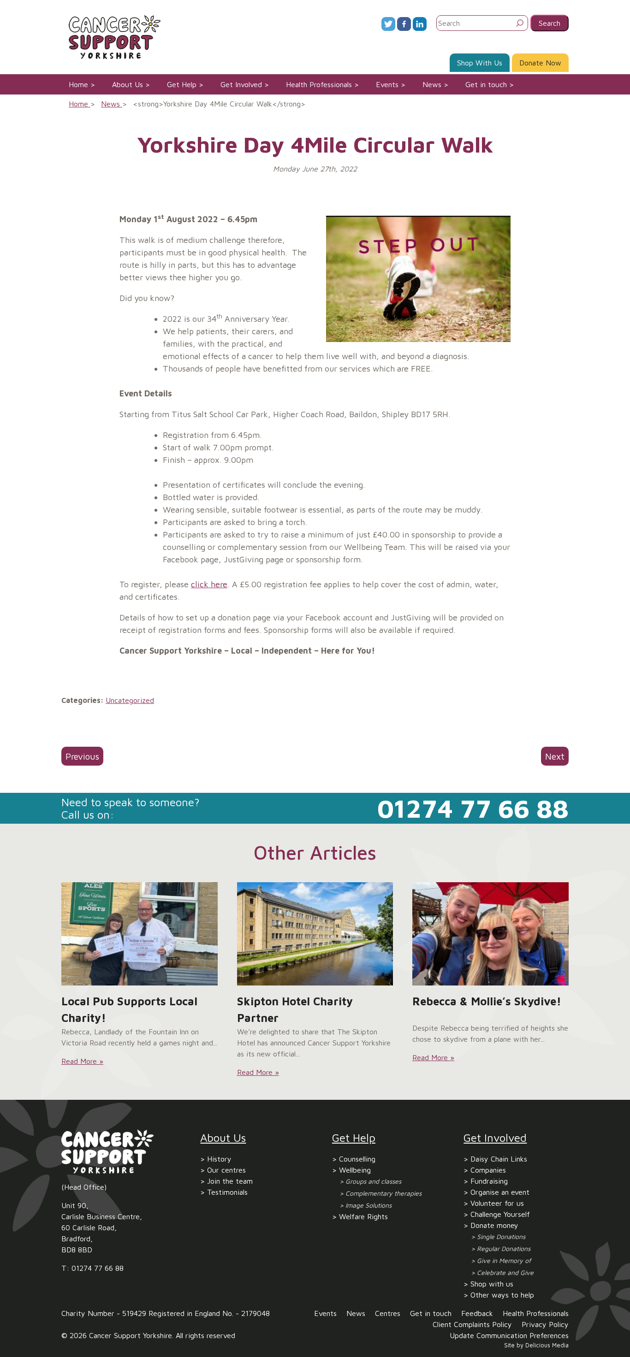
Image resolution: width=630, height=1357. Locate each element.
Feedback (477, 1313)
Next (555, 756)
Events (387, 84)
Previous (82, 756)
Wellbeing (355, 1170)
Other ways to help (502, 1295)
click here (209, 584)
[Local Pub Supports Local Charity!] (139, 933)
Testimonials (227, 1192)
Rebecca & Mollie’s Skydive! (486, 1001)
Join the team (230, 1181)
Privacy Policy (545, 1324)
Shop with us (491, 1284)
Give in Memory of (504, 1260)
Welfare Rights (363, 1216)
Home (78, 84)
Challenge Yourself (500, 1214)
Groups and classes (373, 1181)
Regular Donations (503, 1248)
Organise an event (499, 1192)
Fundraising (489, 1181)
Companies (488, 1170)
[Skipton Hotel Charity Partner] (315, 933)
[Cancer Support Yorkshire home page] (111, 36)
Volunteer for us (497, 1203)
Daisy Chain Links (498, 1159)
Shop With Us (479, 63)
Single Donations (501, 1236)
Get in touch (486, 84)
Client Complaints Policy (472, 1324)
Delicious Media (547, 1345)
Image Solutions (368, 1205)
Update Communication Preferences (509, 1335)
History (219, 1159)
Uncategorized (130, 700)
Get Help (181, 84)
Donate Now (540, 63)
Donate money (494, 1225)
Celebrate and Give (505, 1272)
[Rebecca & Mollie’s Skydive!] (490, 933)
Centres (387, 1313)
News (431, 84)
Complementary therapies (383, 1193)
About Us (127, 84)
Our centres (226, 1170)
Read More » (82, 1061)
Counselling (357, 1159)
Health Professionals (319, 84)
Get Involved (241, 84)
